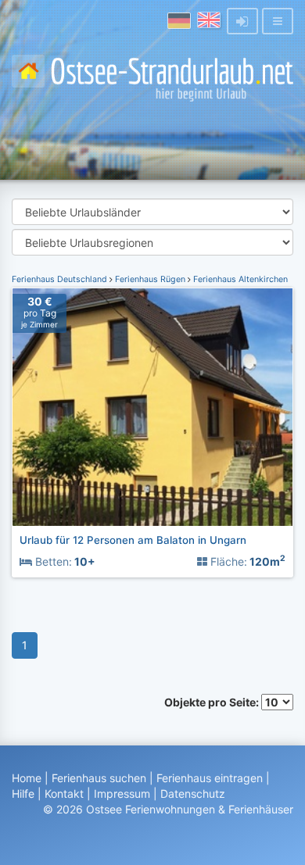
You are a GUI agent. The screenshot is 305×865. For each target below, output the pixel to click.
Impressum (122, 793)
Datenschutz (192, 793)
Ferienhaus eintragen (209, 778)
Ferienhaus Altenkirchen (239, 279)
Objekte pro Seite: (212, 702)
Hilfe (23, 793)
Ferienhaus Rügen (150, 279)
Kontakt (64, 793)
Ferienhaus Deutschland (60, 279)
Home (26, 778)
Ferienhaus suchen (99, 778)
